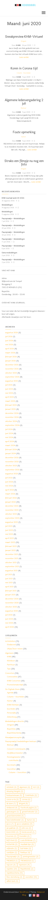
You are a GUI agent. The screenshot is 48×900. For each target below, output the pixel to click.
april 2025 (9, 397)
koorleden (11, 708)
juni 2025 (9, 388)
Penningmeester (14, 757)
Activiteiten (10, 641)
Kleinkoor (11, 660)
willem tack (12, 881)
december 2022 (11, 505)
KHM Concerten (14, 680)
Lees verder (24, 57)
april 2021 (9, 586)
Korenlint (25, 836)
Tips (9, 668)
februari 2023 (11, 497)
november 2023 (12, 461)
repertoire (24, 865)
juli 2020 (9, 614)
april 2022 (9, 538)
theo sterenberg (14, 877)
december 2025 (11, 364)
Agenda (10, 692)
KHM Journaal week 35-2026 (13, 198)
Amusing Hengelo (15, 791)
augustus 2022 (11, 522)
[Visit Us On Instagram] (38, 895)
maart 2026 (10, 352)
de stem (11, 803)
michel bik (12, 844)
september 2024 (12, 425)
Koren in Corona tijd (24, 68)
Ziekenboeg (12, 716)
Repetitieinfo (27, 869)
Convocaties (12, 676)
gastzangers (13, 811)
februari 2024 (11, 449)
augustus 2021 (11, 570)
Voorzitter (11, 769)
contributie (13, 760)
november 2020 (12, 602)
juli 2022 (8, 526)
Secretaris (11, 764)
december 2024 (11, 413)
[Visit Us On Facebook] (30, 895)
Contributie (31, 795)
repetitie (12, 869)
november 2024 (12, 417)
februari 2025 (11, 405)
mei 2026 (9, 344)
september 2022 (12, 518)
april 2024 (9, 441)
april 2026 (9, 348)
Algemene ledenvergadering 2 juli (24, 102)
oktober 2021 (11, 562)
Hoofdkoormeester (15, 752)
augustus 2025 (11, 380)
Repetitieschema (14, 732)
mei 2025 (9, 393)
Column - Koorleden (24, 73)
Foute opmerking (24, 132)
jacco (10, 824)
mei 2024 (9, 437)
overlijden (12, 852)
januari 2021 (10, 594)
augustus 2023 (11, 473)
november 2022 (12, 510)
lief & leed (12, 840)
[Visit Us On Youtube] (34, 895)
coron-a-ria (13, 799)
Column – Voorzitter (17, 772)
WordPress (24, 892)
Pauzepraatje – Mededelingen (13, 218)
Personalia (11, 712)
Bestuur (23, 108)
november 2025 (12, 368)
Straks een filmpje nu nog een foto (24, 163)
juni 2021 (9, 578)
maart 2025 (10, 401)
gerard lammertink (15, 816)
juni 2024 (9, 433)
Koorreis (12, 836)
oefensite (12, 848)
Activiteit (12, 787)
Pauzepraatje (13, 856)
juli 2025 (8, 384)
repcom (11, 865)
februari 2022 (11, 546)
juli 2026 (8, 336)
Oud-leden (25, 848)
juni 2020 (9, 618)
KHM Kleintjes (13, 704)
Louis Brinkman (28, 840)
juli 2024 (8, 429)
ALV (36, 787)
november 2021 (11, 558)
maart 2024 (10, 445)
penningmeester (31, 856)
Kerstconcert (28, 832)
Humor (23, 137)
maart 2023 (10, 493)
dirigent (23, 803)
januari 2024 (10, 453)
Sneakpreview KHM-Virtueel (24, 36)
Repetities (11, 728)
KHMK (18, 45)
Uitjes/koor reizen (14, 648)
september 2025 (12, 376)
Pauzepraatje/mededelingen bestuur (20, 741)
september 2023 (12, 469)
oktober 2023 (11, 465)
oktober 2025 (11, 372)
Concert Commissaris (16, 748)
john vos (26, 828)
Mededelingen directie (14, 721)
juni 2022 (9, 530)
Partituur (11, 664)
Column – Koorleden (15, 696)
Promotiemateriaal (15, 684)
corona (26, 799)
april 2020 (9, 626)
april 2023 (9, 489)
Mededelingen (7, 205)
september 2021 (12, 566)
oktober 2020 (11, 606)
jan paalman (13, 828)
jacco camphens (25, 824)
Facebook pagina (29, 807)
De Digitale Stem (12, 689)
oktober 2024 (11, 421)
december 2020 (12, 598)
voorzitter (31, 877)
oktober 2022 (11, 514)
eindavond (12, 807)
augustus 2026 (11, 332)
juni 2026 (9, 340)
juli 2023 (8, 477)
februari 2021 (10, 590)
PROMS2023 (27, 860)
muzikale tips (27, 844)
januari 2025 (10, 409)
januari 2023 (10, 501)
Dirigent (23, 41)
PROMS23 (12, 860)
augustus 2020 (11, 610)
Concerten (9, 673)
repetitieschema (15, 873)
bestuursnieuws (14, 795)
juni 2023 (9, 481)
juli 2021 (8, 574)
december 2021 (11, 554)
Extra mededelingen (9, 252)
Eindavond (11, 644)
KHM (9, 656)
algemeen (25, 787)
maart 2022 (10, 542)
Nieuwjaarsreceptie (13, 737)
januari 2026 (10, 360)
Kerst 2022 (13, 832)
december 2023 (11, 457)
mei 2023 (9, 485)
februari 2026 (11, 356)
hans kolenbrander (15, 820)
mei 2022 (9, 534)
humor (31, 820)
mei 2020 (9, 622)
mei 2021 (9, 582)
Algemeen (9, 653)
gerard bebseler (30, 811)
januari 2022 (10, 550)
